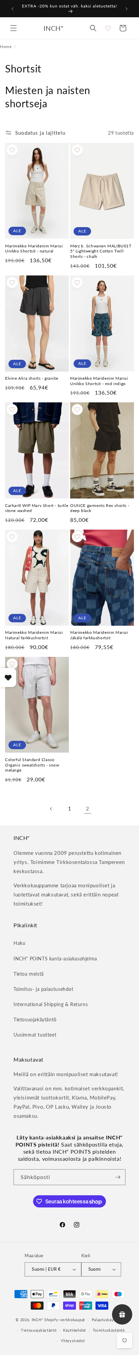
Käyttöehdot (74, 1330)
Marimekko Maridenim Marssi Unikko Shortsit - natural (34, 248)
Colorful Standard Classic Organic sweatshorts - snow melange (32, 765)
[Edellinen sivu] (51, 808)
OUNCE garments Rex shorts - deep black (99, 508)
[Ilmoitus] (126, 8)
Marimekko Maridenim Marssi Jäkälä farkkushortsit (99, 635)
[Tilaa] (117, 1177)
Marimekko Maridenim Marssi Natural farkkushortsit (34, 635)
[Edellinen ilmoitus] (12, 8)
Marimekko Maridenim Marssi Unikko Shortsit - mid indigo (99, 381)
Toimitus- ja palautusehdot (43, 989)
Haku (19, 943)
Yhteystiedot (73, 1340)
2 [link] (87, 808)
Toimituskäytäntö (109, 1330)
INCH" (37, 1319)
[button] (13, 28)
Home (5, 46)
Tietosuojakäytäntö (35, 1019)
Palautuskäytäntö (107, 1319)
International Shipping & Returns (50, 1004)
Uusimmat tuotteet (34, 1035)
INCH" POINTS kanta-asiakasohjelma (55, 958)
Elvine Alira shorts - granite (31, 378)
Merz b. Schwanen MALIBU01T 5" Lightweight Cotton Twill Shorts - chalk (101, 251)
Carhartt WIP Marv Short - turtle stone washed (36, 508)
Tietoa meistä (28, 974)
